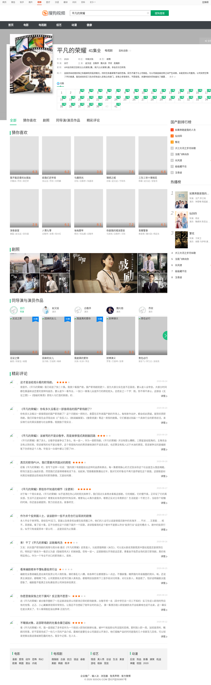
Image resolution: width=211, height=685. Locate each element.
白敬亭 (96, 63)
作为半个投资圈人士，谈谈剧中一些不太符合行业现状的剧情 (55, 516)
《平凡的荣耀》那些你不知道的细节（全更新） (48, 489)
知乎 (22, 2)
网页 (4, 2)
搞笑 (152, 659)
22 (97, 99)
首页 (11, 25)
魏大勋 (103, 63)
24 (115, 99)
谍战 (76, 659)
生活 (115, 659)
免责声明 (114, 676)
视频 (39, 2)
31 (179, 99)
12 (161, 92)
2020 (66, 59)
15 (188, 92)
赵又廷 (88, 63)
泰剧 (82, 659)
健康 (89, 25)
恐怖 (34, 659)
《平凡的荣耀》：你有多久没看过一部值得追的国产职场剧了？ (56, 409)
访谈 (108, 659)
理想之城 (111, 177)
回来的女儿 (48, 358)
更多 (171, 77)
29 (161, 99)
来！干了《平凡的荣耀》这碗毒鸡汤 (41, 542)
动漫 (74, 25)
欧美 (14, 663)
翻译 (66, 2)
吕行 (66, 63)
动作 (28, 659)
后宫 (132, 659)
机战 (158, 659)
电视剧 (42, 25)
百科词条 (123, 50)
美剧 (54, 663)
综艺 (59, 25)
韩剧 (60, 663)
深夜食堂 (14, 230)
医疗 (48, 2)
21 (88, 99)
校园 (139, 663)
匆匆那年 (79, 230)
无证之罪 (14, 358)
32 (188, 99)
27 (143, 99)
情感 (93, 659)
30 (170, 99)
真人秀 (100, 659)
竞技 (106, 663)
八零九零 (46, 230)
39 (97, 106)
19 (70, 99)
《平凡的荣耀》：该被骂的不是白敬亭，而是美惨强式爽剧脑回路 (57, 435)
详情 (163, 396)
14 (179, 92)
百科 (83, 2)
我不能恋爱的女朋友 (20, 177)
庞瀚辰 (117, 63)
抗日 (69, 659)
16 (197, 92)
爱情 (21, 659)
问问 (74, 2)
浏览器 (104, 676)
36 (70, 106)
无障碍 (205, 2)
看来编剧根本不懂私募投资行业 (38, 569)
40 (106, 106)
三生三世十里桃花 (148, 177)
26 (134, 99)
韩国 (21, 663)
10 (143, 92)
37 (79, 106)
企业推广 (85, 676)
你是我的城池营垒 (115, 230)
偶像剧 (55, 659)
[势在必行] (152, 336)
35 (61, 106)
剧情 (109, 59)
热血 (139, 659)
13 (170, 92)
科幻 (41, 659)
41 (115, 106)
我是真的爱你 (81, 358)
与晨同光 (79, 177)
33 (197, 99)
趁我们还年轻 (49, 177)
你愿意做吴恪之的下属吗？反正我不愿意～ (45, 596)
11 (152, 92)
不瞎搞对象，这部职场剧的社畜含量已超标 (45, 622)
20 (79, 99)
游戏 (93, 663)
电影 (26, 25)
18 (61, 99)
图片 (31, 2)
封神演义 (111, 358)
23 (106, 99)
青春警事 (143, 230)
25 (124, 99)
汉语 (57, 2)
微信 (13, 2)
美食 (122, 659)
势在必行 (143, 358)
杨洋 (67, 663)
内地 (34, 663)
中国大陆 (89, 59)
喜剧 (14, 659)
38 (88, 106)
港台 (28, 663)
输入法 (95, 676)
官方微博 (126, 676)
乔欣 (110, 63)
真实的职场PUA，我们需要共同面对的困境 (45, 462)
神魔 (132, 663)
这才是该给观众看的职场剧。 (37, 382)
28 (152, 99)
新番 (145, 659)
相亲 (99, 663)
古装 (62, 659)
